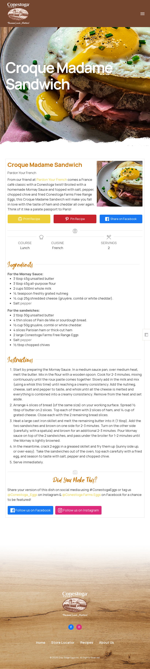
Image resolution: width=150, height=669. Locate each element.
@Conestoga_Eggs (22, 494)
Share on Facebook (123, 219)
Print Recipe (31, 219)
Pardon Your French (51, 179)
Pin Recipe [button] (77, 219)
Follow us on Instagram (80, 510)
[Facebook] (71, 627)
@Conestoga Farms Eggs (81, 494)
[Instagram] (79, 627)
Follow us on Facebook (32, 510)
